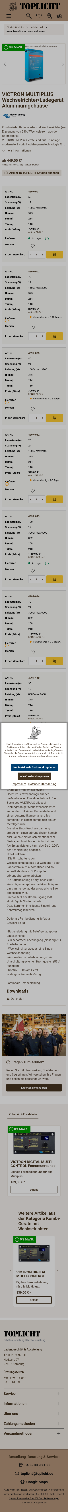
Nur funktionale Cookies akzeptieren (34, 767)
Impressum (19, 784)
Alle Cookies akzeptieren (34, 776)
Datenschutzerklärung (42, 784)
